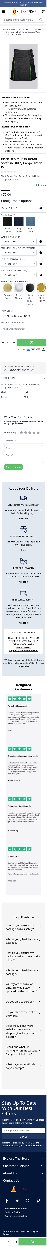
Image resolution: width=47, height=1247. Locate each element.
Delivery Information (23, 644)
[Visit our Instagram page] (28, 1201)
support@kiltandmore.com (23, 650)
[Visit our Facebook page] (7, 1201)
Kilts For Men (23, 29)
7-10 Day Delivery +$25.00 (17, 316)
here (37, 576)
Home (5, 29)
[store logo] (23, 11)
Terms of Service (32, 1145)
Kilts (13, 29)
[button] (9, 171)
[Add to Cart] (31, 342)
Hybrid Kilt (36, 29)
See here (11, 541)
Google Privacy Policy (11, 1145)
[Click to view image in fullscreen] (23, 66)
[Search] (41, 20)
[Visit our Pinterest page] (39, 1201)
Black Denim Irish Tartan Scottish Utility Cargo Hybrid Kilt (23, 33)
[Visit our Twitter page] (18, 1201)
